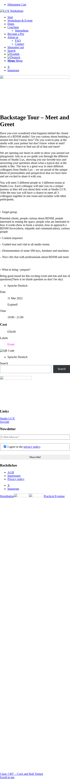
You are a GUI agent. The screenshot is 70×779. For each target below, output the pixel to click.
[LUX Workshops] (11, 10)
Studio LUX (7, 418)
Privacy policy (15, 479)
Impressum (13, 475)
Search (4, 363)
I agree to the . (24, 446)
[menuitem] (38, 17)
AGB (10, 472)
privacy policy (32, 446)
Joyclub (4, 421)
